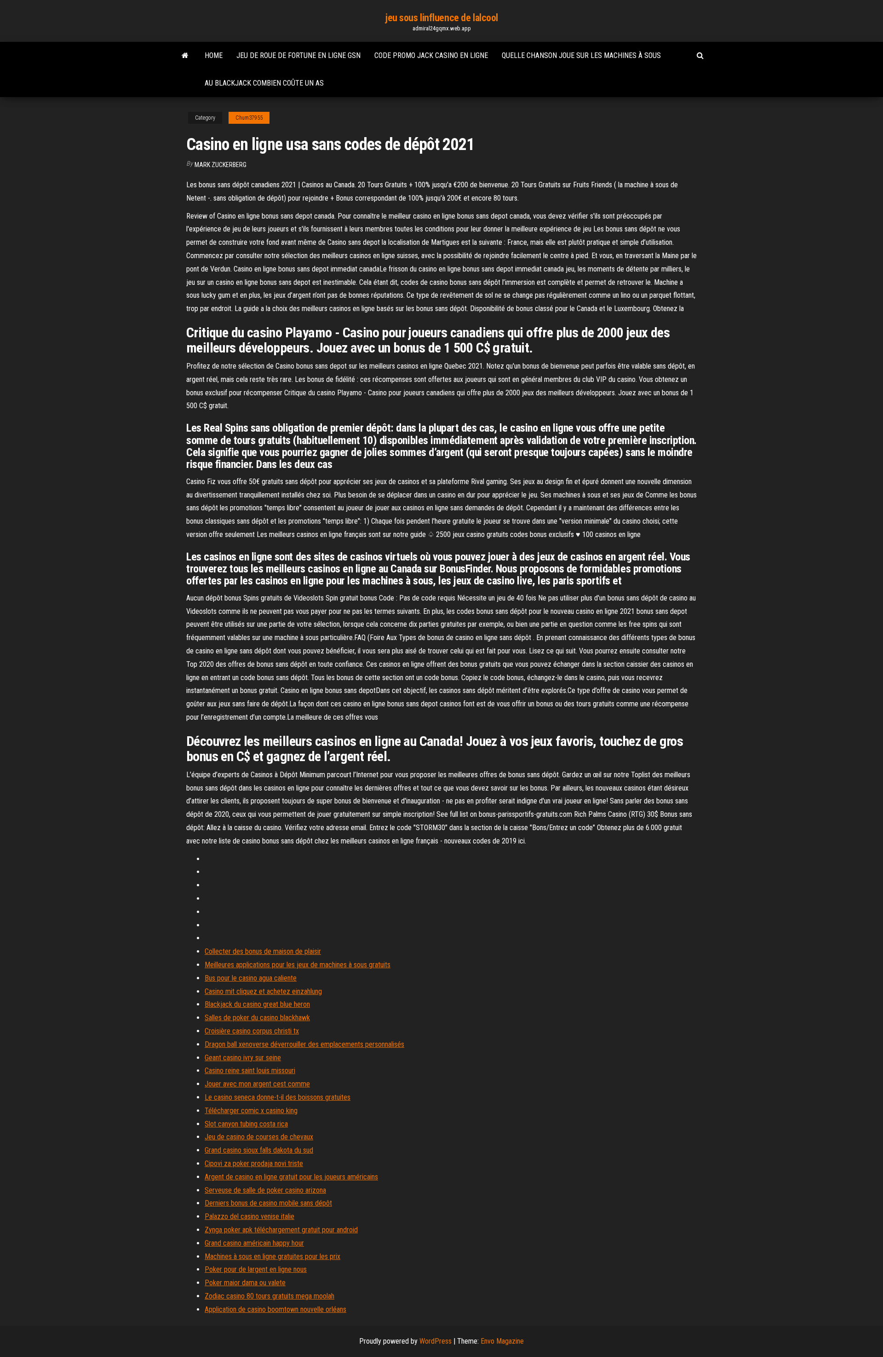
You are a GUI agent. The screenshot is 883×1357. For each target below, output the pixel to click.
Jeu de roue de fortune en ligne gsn (298, 55)
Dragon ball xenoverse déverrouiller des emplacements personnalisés (304, 1044)
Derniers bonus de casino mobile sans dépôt (268, 1203)
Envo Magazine (502, 1341)
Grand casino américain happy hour (254, 1243)
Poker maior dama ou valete (245, 1282)
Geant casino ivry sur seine (243, 1057)
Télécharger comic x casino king (251, 1110)
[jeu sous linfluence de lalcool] (185, 55)
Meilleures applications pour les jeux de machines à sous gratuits (297, 964)
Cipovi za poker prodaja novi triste (254, 1163)
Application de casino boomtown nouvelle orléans (275, 1309)
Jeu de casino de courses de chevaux (259, 1136)
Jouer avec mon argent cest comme (257, 1084)
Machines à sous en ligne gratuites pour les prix (272, 1256)
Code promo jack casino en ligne (431, 55)
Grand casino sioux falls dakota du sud (259, 1150)
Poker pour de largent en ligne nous (256, 1269)
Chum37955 (249, 118)
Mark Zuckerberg (221, 164)
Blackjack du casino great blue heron (257, 1004)
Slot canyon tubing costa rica (246, 1124)
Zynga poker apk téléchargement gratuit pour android (281, 1229)
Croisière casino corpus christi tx (252, 1031)
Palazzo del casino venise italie (249, 1216)
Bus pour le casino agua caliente (251, 978)
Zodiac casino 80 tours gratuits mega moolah (269, 1296)
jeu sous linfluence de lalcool (441, 17)
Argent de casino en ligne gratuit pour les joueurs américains (291, 1176)
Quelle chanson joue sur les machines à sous (581, 55)
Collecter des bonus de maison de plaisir (263, 951)
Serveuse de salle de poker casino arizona (265, 1190)
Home (214, 55)
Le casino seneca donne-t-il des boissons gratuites (277, 1097)
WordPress (435, 1341)
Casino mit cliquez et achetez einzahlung (263, 991)
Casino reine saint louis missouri (250, 1070)
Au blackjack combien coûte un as (264, 83)
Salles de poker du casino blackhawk (257, 1017)
